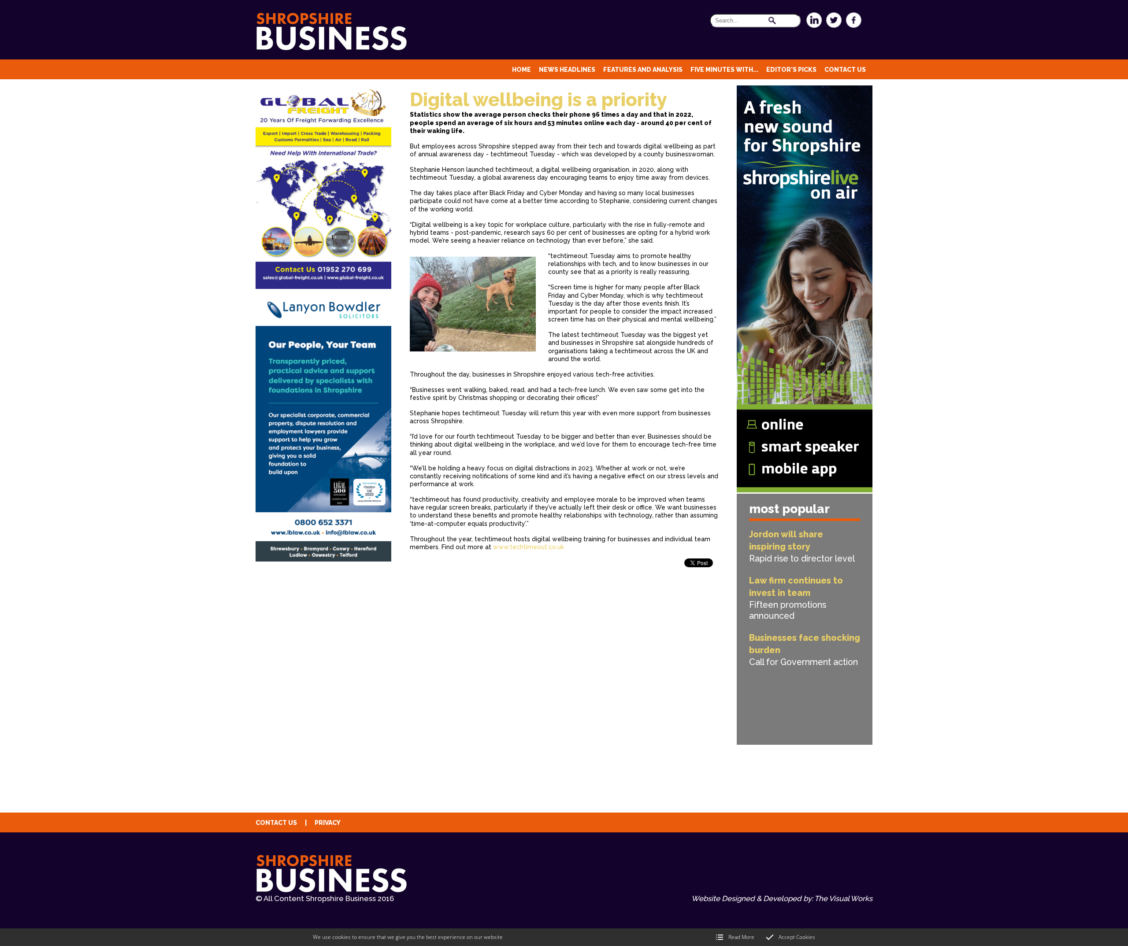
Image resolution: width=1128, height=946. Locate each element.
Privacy (328, 822)
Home (521, 69)
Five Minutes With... (724, 69)
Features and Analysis (643, 69)
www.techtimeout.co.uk (528, 547)
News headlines (567, 69)
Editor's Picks (791, 69)
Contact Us (845, 69)
